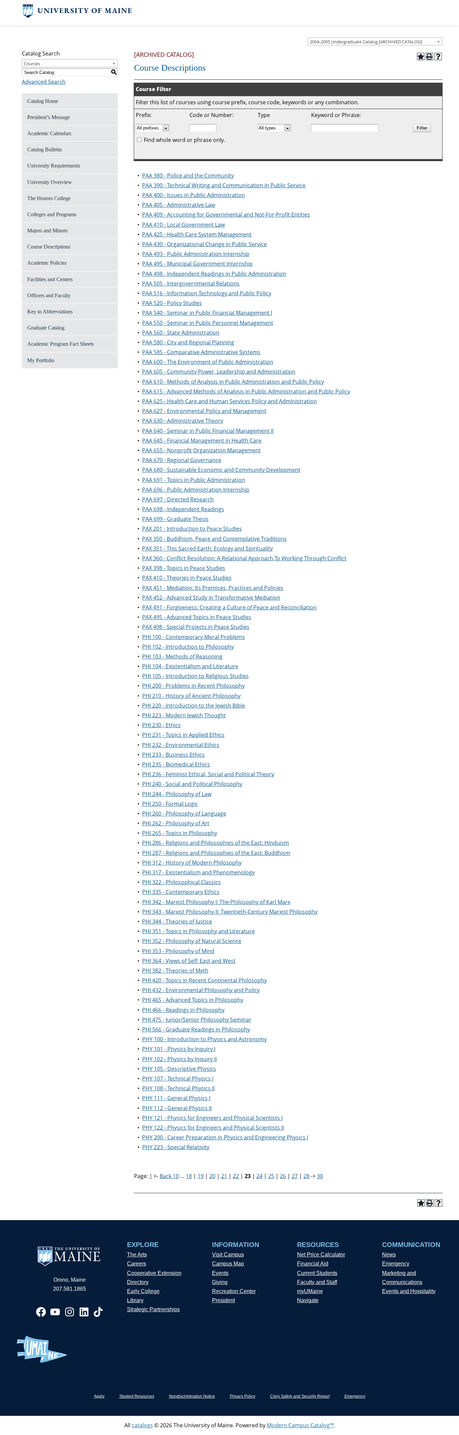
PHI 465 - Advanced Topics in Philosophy (192, 1000)
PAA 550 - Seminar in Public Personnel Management (207, 323)
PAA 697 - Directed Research (178, 499)
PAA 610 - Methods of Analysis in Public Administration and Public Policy (233, 381)
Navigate (308, 1300)
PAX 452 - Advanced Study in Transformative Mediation (211, 597)
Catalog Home (42, 101)
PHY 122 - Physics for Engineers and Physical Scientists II (213, 1127)
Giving (219, 1282)
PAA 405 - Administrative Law (178, 205)
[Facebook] (41, 1312)
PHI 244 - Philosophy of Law (176, 794)
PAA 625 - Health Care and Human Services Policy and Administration (229, 401)
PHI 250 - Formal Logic (170, 803)
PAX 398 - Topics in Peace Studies (183, 568)
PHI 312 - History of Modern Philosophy (192, 862)
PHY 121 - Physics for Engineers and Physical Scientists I (212, 1118)
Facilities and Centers (50, 279)
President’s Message (48, 117)
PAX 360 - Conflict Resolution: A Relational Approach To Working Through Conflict (244, 558)
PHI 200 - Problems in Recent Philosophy (193, 685)
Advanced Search (44, 81)
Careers (136, 1264)
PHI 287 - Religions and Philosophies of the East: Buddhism (216, 853)
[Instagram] (70, 1312)
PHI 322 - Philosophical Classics (181, 882)
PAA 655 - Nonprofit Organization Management (201, 450)
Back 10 (169, 1176)
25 (271, 1176)
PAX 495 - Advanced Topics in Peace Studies (196, 617)
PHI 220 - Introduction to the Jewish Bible (193, 705)
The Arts (137, 1254)
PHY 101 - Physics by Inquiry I (178, 1049)
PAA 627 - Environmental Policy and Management (204, 411)
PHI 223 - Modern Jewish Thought (184, 715)
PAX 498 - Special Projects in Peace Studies (195, 627)
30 (320, 1176)
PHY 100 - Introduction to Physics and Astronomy (204, 1039)
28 (306, 1176)
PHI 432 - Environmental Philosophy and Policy (201, 990)
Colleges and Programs (51, 214)
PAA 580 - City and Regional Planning (188, 342)
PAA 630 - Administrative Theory (182, 420)
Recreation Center (234, 1291)
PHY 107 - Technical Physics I (177, 1078)
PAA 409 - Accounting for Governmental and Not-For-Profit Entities (226, 214)
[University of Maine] (77, 16)
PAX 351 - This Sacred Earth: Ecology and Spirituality (207, 548)
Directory (138, 1282)
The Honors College (49, 198)
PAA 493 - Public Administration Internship (195, 254)
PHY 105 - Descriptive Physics (179, 1068)
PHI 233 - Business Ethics (173, 754)
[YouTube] (55, 1312)
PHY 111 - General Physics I (176, 1098)
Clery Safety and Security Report (300, 1396)
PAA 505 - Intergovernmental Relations (191, 283)
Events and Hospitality (408, 1291)
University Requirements (53, 165)
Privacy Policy (242, 1396)
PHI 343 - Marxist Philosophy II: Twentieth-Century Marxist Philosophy (230, 911)
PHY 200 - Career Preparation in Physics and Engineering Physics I (225, 1137)
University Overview (49, 182)
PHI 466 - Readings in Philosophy (183, 1010)
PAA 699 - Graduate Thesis (175, 519)
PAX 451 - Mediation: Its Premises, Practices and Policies (212, 588)
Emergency (395, 1264)
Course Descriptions (48, 247)
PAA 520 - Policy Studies (172, 303)
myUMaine (310, 1291)
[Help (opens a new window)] (438, 56)
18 (189, 1176)
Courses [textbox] (32, 64)
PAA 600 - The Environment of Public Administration (207, 362)
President (223, 1300)
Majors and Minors (47, 230)
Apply (99, 1396)
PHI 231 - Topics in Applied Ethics (183, 735)
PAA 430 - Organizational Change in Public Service (204, 244)
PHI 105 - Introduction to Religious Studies (195, 676)
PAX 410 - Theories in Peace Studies (187, 577)
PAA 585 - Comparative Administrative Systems (201, 352)
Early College (143, 1291)
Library (135, 1300)
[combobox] (375, 41)
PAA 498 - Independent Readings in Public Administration (214, 273)
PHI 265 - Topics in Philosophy (179, 833)
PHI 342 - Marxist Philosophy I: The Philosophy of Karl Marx (216, 902)
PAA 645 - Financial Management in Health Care (201, 440)
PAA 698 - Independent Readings (183, 509)
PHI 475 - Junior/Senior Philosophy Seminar (196, 1019)
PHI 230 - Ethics (161, 725)
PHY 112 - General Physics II (177, 1108)
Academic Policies (47, 263)
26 (283, 1176)
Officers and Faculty (49, 295)
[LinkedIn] (84, 1312)
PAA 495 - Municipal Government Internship (197, 263)
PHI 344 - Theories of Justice (177, 921)
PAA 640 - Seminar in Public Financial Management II (208, 431)
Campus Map (228, 1264)
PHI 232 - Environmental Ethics (180, 745)
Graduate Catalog (46, 328)
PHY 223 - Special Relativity (175, 1147)
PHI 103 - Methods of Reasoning (182, 656)
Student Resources (136, 1396)
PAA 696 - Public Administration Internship (195, 489)
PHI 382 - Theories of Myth (175, 970)
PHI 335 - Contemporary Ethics (180, 892)
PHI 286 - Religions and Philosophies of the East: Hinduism (215, 842)
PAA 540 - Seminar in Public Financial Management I (207, 312)
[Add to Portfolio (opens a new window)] (420, 56)
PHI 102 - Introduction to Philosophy (188, 646)
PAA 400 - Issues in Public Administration (193, 195)
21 (224, 1176)
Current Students (317, 1273)
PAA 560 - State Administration (180, 332)
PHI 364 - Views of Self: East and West (189, 961)
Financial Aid (312, 1264)
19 (201, 1176)
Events (220, 1273)
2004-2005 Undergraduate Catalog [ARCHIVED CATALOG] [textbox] (366, 42)
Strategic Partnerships (153, 1309)
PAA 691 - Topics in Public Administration (193, 480)
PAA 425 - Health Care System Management (197, 234)
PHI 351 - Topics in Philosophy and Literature (198, 931)
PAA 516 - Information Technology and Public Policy (206, 293)
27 (295, 1176)
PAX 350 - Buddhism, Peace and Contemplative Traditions (214, 538)
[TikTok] (98, 1312)
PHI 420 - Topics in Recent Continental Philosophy (204, 980)
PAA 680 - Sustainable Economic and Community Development (221, 470)
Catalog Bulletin (44, 149)
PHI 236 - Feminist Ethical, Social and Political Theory (208, 774)
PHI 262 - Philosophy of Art (175, 823)
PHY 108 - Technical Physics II (178, 1088)
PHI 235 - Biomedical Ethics (176, 764)
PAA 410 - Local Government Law (183, 224)
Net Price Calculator (321, 1254)
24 (259, 1176)
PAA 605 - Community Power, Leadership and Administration (218, 371)
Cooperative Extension (154, 1273)
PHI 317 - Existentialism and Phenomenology (198, 872)
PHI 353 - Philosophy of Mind (178, 951)
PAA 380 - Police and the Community (188, 175)
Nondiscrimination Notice (192, 1396)
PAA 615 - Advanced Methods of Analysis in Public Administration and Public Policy (246, 391)
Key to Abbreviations (50, 311)
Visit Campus (228, 1254)
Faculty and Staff (317, 1282)
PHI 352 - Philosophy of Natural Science (191, 941)
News (389, 1254)
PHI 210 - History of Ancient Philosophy (191, 696)
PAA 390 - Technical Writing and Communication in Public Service (223, 185)
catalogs (142, 1425)
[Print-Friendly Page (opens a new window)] (429, 56)
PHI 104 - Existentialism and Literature (190, 666)
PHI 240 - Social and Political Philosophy (192, 784)
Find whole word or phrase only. (184, 140)
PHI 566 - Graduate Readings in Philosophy (196, 1029)
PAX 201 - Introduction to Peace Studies (192, 528)
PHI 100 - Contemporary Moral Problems (193, 637)
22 (236, 1176)
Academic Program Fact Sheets (60, 344)
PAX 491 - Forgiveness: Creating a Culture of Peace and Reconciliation (229, 607)
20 (212, 1176)
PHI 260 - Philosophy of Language (184, 813)
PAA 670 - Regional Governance (181, 460)
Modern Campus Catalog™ (300, 1425)
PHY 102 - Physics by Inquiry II (179, 1059)
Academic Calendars (49, 133)
